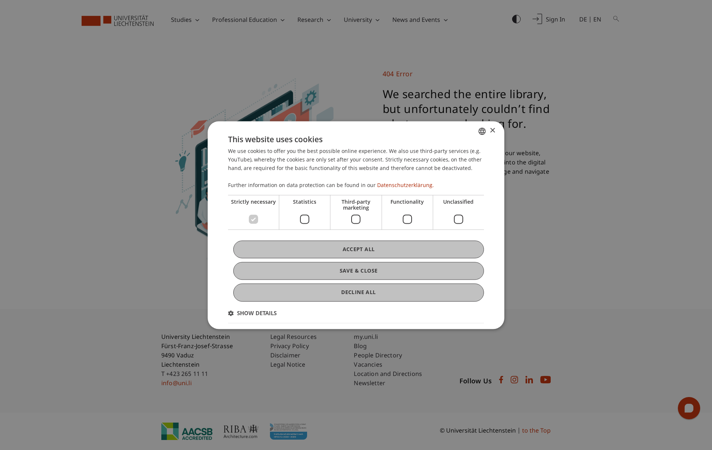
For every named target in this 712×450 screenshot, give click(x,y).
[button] (252, 313)
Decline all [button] (358, 292)
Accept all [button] (359, 249)
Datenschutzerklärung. (405, 185)
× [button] (492, 130)
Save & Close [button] (359, 270)
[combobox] (482, 131)
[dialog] (356, 225)
